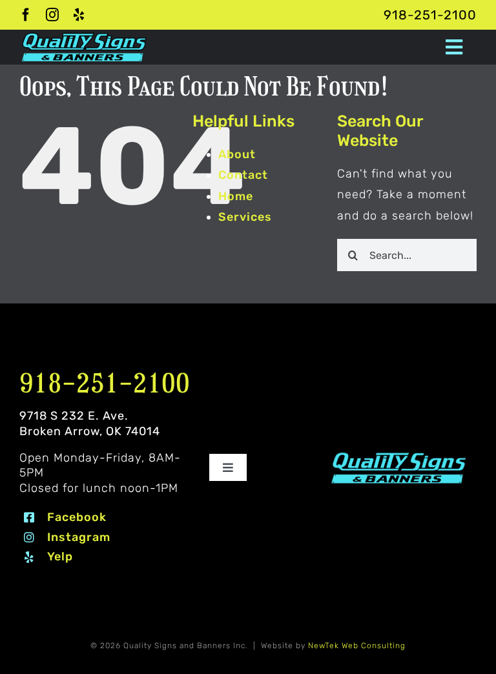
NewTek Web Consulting (357, 645)
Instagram (78, 537)
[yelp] (79, 14)
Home (235, 196)
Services (245, 217)
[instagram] (52, 14)
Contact (243, 175)
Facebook (77, 517)
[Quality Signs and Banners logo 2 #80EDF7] (399, 456)
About (237, 154)
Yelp (60, 556)
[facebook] (26, 14)
